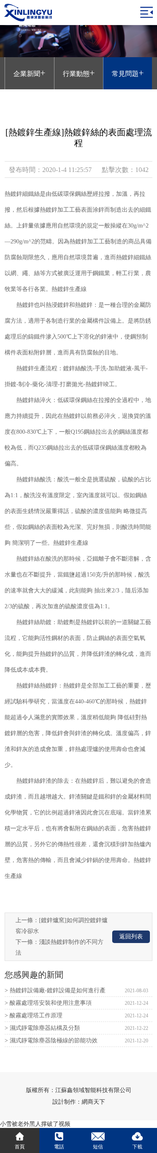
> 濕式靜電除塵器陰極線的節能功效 (51, 1040)
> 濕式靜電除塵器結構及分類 (42, 1028)
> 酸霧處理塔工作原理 (33, 1015)
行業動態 (79, 73)
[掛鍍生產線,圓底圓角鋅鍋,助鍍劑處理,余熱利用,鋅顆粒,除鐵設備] (28, 12)
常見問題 (128, 73)
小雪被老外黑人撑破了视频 (35, 1124)
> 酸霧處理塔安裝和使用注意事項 (48, 1003)
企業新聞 (29, 73)
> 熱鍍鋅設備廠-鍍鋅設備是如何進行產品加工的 (55, 992)
